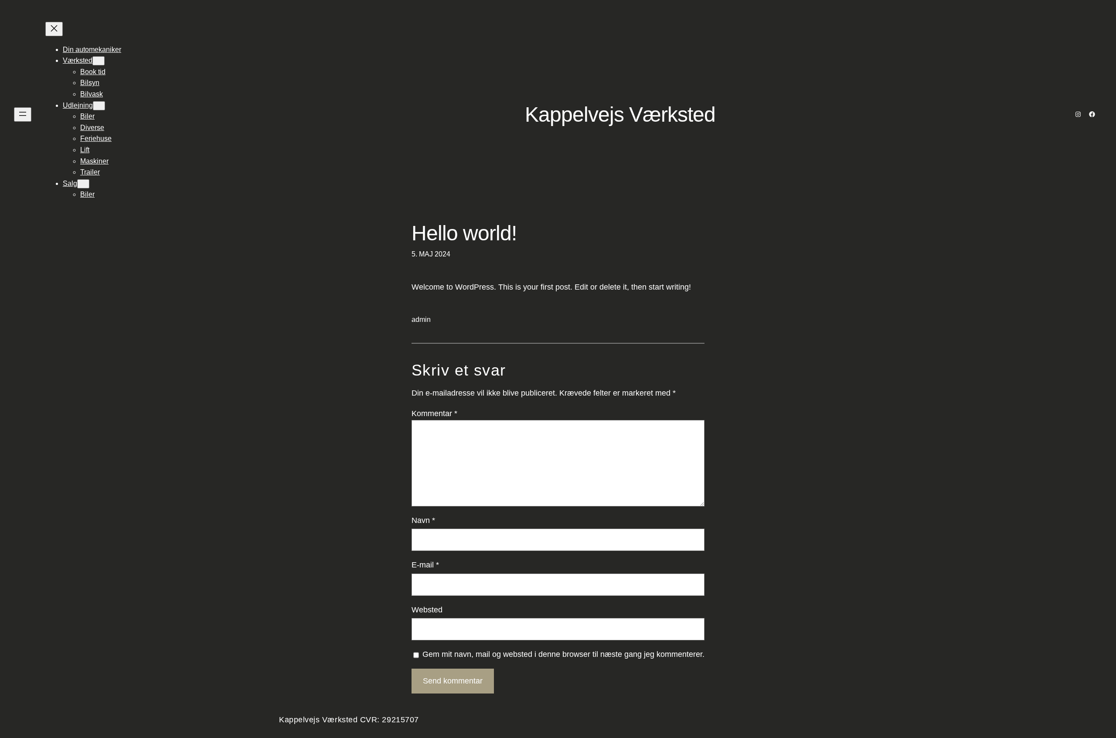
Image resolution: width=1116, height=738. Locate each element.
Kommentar (434, 413)
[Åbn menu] (22, 114)
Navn (423, 520)
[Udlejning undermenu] (99, 105)
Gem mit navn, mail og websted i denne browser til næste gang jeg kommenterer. (563, 654)
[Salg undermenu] (83, 183)
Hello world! (464, 233)
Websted (427, 609)
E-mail (425, 564)
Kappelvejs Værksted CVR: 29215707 (349, 719)
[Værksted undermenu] (98, 60)
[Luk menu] (54, 29)
